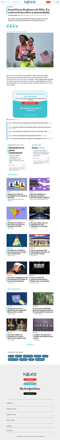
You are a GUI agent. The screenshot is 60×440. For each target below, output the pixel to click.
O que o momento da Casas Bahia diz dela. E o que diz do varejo (40, 252)
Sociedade (37, 356)
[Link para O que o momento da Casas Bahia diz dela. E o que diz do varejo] (39, 240)
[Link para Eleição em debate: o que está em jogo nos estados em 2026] (17, 213)
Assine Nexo (30, 379)
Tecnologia (23, 359)
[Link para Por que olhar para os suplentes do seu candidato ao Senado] (39, 213)
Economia (18, 356)
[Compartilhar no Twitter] (11, 26)
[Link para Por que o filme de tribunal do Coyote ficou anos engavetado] (17, 324)
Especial (9, 192)
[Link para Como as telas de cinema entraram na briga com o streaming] (39, 267)
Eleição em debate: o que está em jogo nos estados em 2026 (16, 224)
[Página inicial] (30, 2)
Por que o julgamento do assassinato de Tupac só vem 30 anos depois (18, 279)
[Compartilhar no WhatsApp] (17, 26)
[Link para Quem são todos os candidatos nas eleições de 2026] (17, 184)
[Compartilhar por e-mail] (14, 26)
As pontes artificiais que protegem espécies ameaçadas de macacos (32, 127)
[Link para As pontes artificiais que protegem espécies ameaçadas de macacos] (43, 298)
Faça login (30, 383)
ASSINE (48, 2)
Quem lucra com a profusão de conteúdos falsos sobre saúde (30, 123)
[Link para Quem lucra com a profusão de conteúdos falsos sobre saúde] (17, 298)
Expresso (10, 123)
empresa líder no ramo (46, 79)
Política (11, 356)
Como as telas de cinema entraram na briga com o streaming (39, 279)
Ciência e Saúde (13, 359)
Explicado (10, 248)
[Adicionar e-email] (24, 165)
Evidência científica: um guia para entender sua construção (17, 252)
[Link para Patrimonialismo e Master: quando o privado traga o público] (39, 184)
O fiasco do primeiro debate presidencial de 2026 (27, 135)
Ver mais (30, 344)
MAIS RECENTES (16, 2)
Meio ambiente (40, 359)
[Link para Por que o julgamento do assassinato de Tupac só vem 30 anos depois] (17, 267)
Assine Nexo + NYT (30, 393)
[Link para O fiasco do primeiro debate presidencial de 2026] (43, 324)
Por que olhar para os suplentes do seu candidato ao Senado (39, 224)
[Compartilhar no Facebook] (8, 26)
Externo (10, 127)
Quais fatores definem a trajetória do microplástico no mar (30, 138)
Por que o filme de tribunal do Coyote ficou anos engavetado (30, 131)
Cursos (9, 426)
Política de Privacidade (13, 168)
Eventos (9, 430)
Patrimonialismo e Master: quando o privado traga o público (40, 195)
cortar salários (40, 81)
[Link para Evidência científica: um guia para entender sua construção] (17, 240)
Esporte (31, 359)
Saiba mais (17, 119)
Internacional (28, 356)
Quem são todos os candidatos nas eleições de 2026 (17, 195)
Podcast (31, 192)
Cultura (45, 356)
